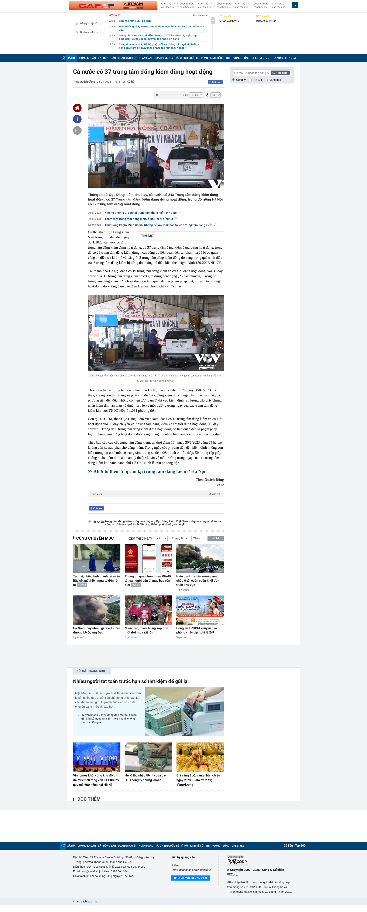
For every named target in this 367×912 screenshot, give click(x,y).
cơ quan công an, (144, 521)
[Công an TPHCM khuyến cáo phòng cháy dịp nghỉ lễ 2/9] (200, 610)
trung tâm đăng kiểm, (118, 521)
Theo (155, 493)
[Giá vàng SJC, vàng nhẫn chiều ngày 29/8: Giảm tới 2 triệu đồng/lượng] (200, 757)
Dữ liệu (278, 58)
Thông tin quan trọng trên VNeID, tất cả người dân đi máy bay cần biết (148, 580)
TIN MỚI (147, 236)
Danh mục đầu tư (89, 32)
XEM (216, 538)
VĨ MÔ (204, 58)
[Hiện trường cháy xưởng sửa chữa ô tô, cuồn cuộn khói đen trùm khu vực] (200, 558)
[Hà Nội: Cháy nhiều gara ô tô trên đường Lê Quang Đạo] (96, 610)
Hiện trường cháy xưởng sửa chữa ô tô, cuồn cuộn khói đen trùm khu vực (197, 580)
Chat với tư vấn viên (192, 878)
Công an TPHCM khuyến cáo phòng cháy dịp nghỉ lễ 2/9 (196, 630)
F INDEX (290, 58)
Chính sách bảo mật (85, 901)
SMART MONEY (164, 58)
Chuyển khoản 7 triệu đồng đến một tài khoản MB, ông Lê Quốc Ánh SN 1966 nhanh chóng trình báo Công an (108, 719)
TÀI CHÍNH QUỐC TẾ (187, 58)
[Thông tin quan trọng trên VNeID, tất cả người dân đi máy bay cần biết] (148, 558)
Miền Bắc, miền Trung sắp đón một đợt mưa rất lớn (146, 630)
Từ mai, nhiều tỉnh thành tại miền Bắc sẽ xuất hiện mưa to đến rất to (96, 580)
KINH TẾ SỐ (216, 58)
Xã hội (131, 81)
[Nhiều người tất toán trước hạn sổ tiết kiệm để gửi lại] (184, 711)
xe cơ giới (180, 524)
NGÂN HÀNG (146, 58)
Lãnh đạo (275, 79)
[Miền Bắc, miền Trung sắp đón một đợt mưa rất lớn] (148, 610)
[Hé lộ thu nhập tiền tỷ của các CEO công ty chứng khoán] (148, 757)
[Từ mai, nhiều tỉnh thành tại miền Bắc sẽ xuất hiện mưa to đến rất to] (96, 558)
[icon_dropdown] (295, 5)
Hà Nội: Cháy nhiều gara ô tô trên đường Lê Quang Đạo (96, 630)
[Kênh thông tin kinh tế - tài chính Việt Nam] (113, 5)
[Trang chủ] (63, 57)
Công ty (241, 79)
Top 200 (300, 845)
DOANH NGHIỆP (127, 58)
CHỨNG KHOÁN (87, 58)
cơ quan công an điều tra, (205, 521)
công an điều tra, (115, 524)
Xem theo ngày (140, 538)
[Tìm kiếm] (280, 73)
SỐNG (246, 58)
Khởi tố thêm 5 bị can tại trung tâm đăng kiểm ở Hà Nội (141, 213)
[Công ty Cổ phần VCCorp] (260, 860)
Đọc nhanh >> (200, 15)
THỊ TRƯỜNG (233, 58)
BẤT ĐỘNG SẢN (107, 58)
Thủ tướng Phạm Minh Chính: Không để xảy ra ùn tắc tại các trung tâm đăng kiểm (159, 225)
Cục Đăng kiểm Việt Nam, (172, 521)
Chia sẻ (216, 82)
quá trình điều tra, (138, 524)
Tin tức (257, 79)
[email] (77, 130)
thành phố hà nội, (162, 524)
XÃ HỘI (71, 58)
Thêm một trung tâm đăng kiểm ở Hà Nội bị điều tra (139, 219)
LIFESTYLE (258, 58)
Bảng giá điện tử (88, 23)
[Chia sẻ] (77, 119)
